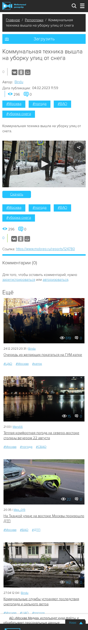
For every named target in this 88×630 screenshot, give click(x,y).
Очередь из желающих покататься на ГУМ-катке (43, 355)
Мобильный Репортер (14, 6)
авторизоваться (55, 280)
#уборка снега (18, 113)
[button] (44, 163)
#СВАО (41, 447)
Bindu (19, 82)
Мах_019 (19, 510)
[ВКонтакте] (14, 72)
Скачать (16, 194)
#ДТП (36, 530)
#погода (39, 103)
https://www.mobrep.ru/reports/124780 (45, 249)
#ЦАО (8, 364)
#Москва (13, 103)
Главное (13, 20)
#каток (37, 364)
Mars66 (18, 427)
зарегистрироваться (18, 280)
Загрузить (44, 39)
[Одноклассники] (21, 72)
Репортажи (34, 20)
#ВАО (62, 103)
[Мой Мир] (28, 72)
